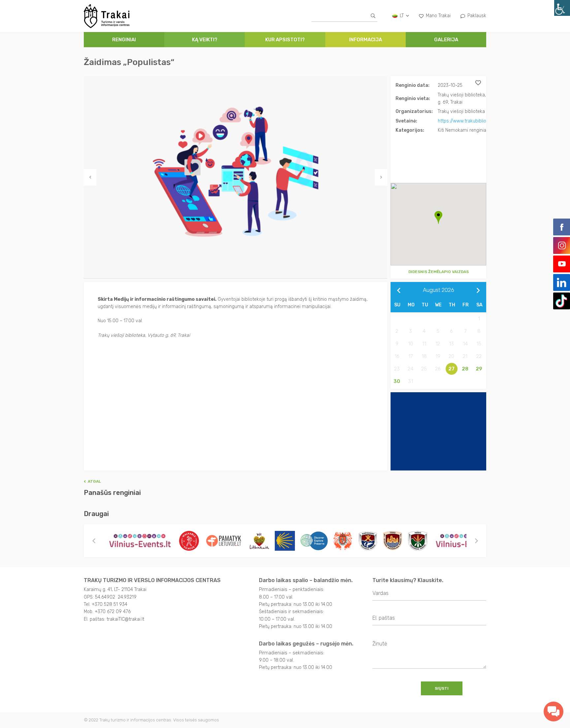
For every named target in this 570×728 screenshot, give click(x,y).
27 (451, 369)
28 (465, 369)
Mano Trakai (438, 15)
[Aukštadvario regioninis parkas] (368, 541)
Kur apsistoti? (285, 40)
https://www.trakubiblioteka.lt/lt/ (472, 121)
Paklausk (476, 15)
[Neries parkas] (417, 541)
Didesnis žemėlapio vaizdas (438, 271)
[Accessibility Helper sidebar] (562, 8)
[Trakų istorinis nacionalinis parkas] (392, 541)
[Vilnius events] (140, 541)
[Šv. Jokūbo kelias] (285, 541)
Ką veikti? (204, 40)
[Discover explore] (314, 541)
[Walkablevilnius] (189, 541)
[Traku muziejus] (343, 541)
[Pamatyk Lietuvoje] (223, 541)
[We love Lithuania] (259, 541)
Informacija (365, 40)
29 (479, 369)
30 (397, 381)
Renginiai (124, 40)
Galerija (446, 40)
